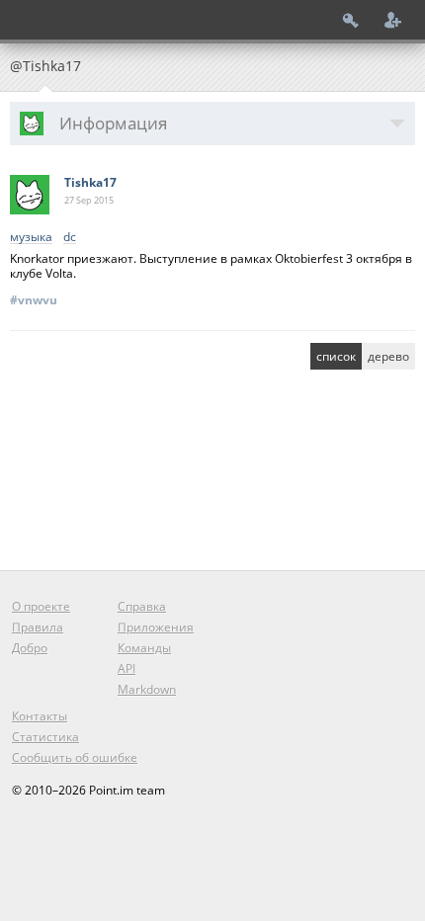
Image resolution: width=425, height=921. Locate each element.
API (126, 668)
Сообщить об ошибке (74, 757)
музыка (31, 237)
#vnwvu (33, 300)
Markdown (147, 689)
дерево (388, 356)
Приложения (156, 627)
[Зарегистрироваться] (393, 20)
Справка (142, 606)
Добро (29, 647)
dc (69, 237)
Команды (144, 647)
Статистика (45, 736)
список (336, 356)
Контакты (39, 716)
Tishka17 (90, 182)
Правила (37, 627)
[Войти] (351, 20)
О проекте (41, 606)
